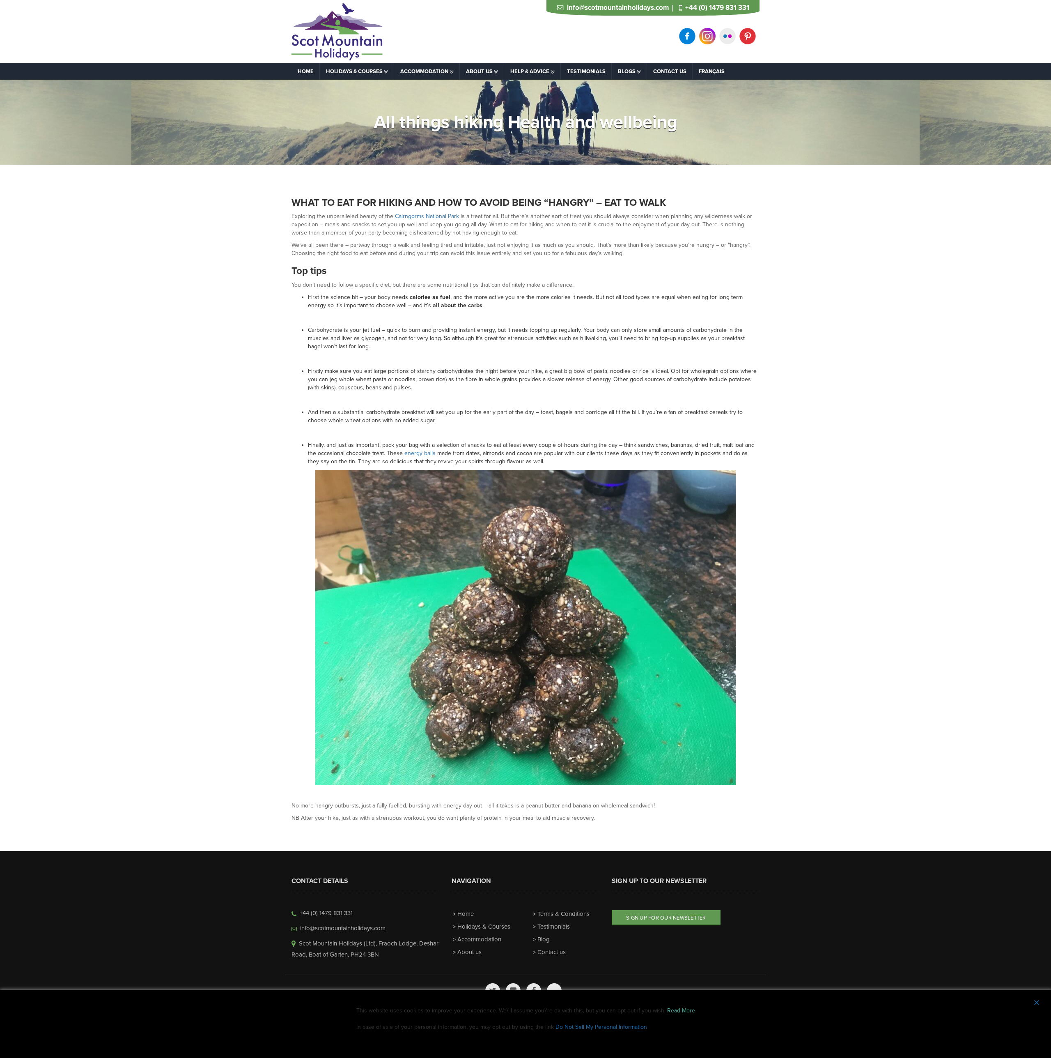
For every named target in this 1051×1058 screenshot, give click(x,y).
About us (469, 952)
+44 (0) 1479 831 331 (717, 7)
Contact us (551, 952)
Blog (543, 939)
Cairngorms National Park (427, 216)
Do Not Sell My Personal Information (601, 1027)
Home (465, 914)
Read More (681, 1010)
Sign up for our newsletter (666, 918)
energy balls (420, 453)
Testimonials (553, 926)
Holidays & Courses (483, 926)
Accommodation (479, 939)
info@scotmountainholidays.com (618, 7)
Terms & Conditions (563, 914)
